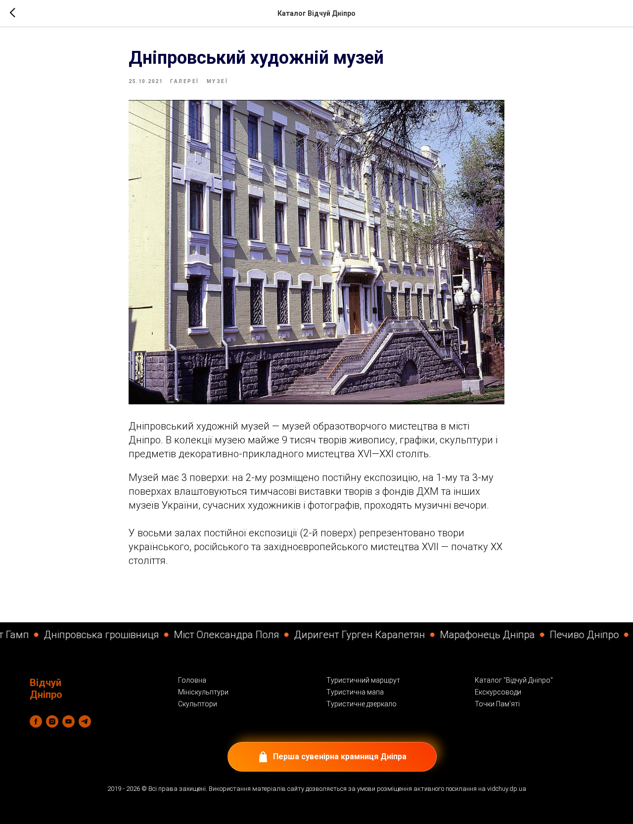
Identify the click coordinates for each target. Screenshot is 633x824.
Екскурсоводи (498, 692)
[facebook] (36, 721)
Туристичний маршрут (363, 680)
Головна (192, 680)
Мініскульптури (203, 692)
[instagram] (52, 721)
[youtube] (68, 721)
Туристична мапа (355, 692)
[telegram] (85, 721)
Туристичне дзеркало (361, 704)
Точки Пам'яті (497, 704)
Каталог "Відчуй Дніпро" (514, 680)
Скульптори (197, 704)
